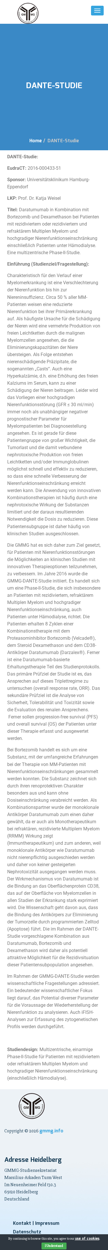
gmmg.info (51, 1131)
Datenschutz (27, 1232)
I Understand (54, 1246)
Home (35, 141)
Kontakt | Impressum (36, 1223)
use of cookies (87, 1238)
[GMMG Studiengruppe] (28, 13)
